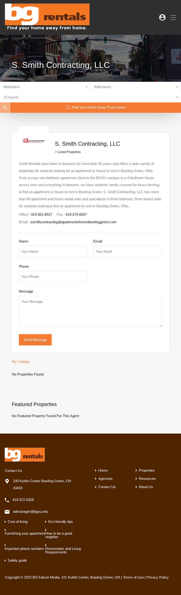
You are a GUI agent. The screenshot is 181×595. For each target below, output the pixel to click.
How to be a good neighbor (58, 535)
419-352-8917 (41, 214)
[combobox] (45, 87)
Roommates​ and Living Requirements (63, 550)
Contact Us (107, 487)
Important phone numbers (24, 548)
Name (23, 241)
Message (26, 291)
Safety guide (17, 560)
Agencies (105, 478)
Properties (147, 470)
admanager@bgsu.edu (30, 511)
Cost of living (18, 521)
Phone (24, 266)
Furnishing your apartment (25, 533)
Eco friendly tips (60, 521)
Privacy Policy (158, 577)
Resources (147, 478)
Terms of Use (133, 577)
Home (103, 470)
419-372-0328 (23, 500)
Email (97, 241)
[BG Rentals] (47, 29)
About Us (146, 487)
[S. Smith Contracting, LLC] (34, 153)
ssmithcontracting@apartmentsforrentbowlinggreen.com (73, 222)
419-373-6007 (76, 214)
